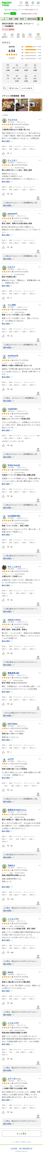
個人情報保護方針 (25, 1148)
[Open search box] (4, 88)
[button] (8, 105)
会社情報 (14, 1148)
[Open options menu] (39, 119)
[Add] (38, 24)
